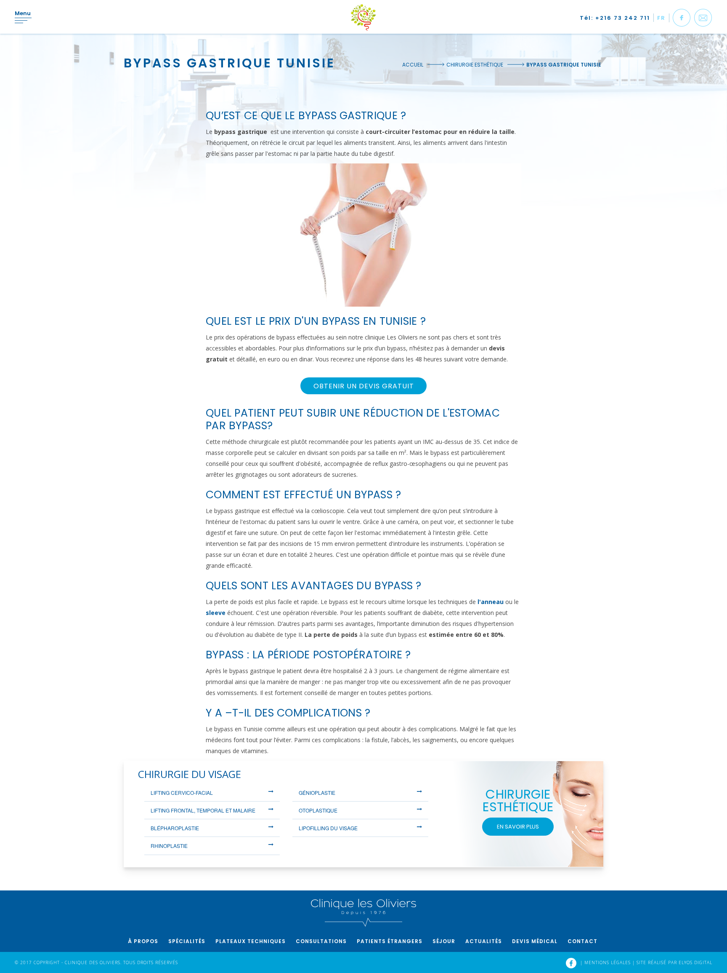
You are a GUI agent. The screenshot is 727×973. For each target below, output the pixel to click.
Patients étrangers (389, 941)
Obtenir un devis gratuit (363, 386)
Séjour (443, 941)
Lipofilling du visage (328, 827)
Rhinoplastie (169, 845)
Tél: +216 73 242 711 (615, 18)
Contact (582, 941)
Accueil (412, 64)
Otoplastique (318, 810)
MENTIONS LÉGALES (608, 962)
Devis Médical (534, 941)
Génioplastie (317, 792)
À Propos (143, 941)
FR (661, 18)
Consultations (321, 941)
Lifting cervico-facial (182, 792)
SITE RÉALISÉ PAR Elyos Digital (674, 962)
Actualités (483, 941)
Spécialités (186, 941)
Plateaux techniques (250, 941)
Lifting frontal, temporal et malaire (203, 810)
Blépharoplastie (175, 827)
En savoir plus (518, 827)
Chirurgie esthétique (474, 64)
